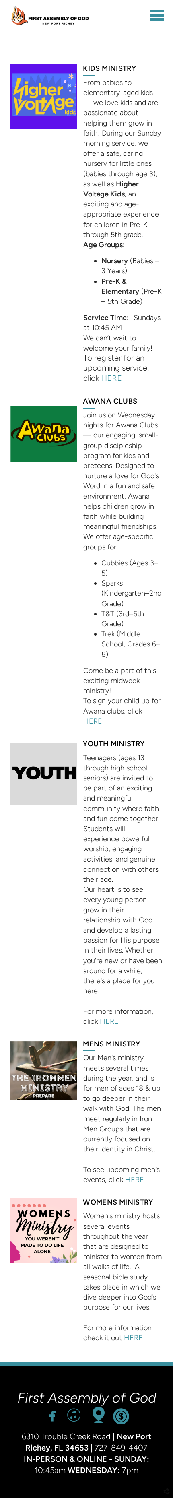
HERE (111, 378)
